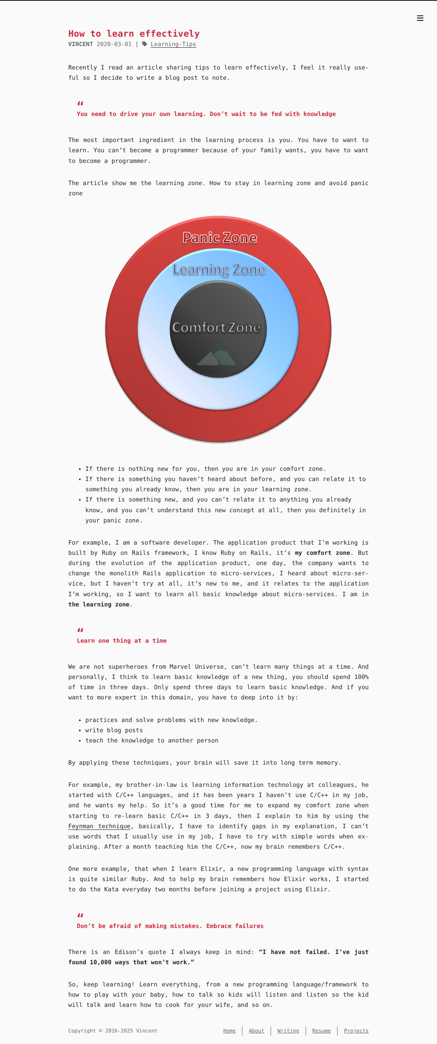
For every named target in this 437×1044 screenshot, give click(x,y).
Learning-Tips (173, 44)
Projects (356, 1031)
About (256, 1031)
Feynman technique (99, 826)
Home (229, 1031)
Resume (321, 1031)
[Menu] (420, 19)
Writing (288, 1031)
